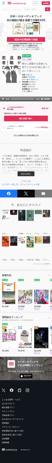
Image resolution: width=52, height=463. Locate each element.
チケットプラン (8, 411)
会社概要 (5, 438)
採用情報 (5, 442)
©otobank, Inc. (25, 450)
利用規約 (5, 423)
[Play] (3, 99)
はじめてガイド (8, 403)
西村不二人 (35, 79)
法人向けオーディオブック (13, 419)
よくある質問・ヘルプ (11, 399)
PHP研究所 (31, 77)
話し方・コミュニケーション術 (25, 184)
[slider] (47, 99)
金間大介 (29, 75)
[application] (26, 99)
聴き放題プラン (8, 407)
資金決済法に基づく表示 (12, 435)
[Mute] (42, 99)
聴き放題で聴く (26, 118)
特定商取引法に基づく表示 (13, 431)
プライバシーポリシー (11, 427)
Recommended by (39, 264)
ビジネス (6, 184)
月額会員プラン (8, 415)
